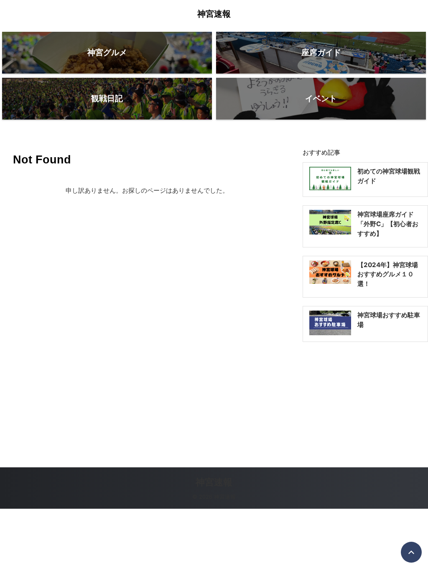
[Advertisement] (365, 402)
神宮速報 (214, 14)
